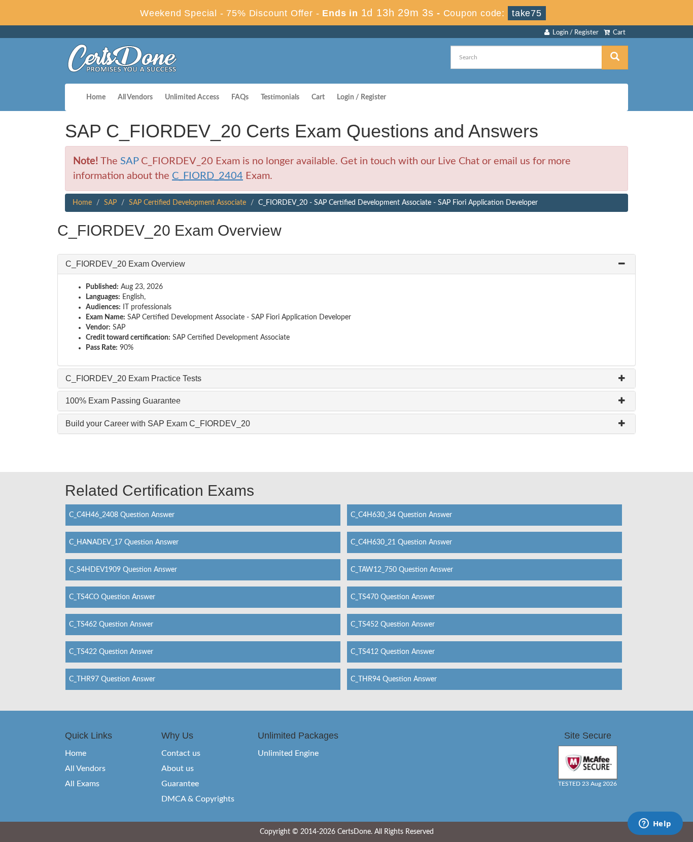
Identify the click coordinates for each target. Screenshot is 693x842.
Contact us (180, 753)
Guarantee (180, 784)
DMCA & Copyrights (197, 799)
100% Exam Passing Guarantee (123, 400)
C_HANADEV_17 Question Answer (124, 542)
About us (177, 768)
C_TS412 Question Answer (393, 651)
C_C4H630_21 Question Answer (401, 542)
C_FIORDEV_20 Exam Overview (125, 264)
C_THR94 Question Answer (394, 679)
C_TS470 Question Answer (393, 597)
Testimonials (280, 97)
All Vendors (135, 97)
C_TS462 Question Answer (111, 624)
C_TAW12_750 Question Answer (402, 569)
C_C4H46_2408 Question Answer (122, 515)
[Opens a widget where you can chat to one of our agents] (655, 824)
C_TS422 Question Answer (111, 651)
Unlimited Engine (288, 753)
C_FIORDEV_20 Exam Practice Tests (133, 378)
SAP (129, 161)
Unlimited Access (192, 97)
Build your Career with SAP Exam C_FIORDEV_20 (157, 423)
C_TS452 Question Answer (393, 624)
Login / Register (574, 32)
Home (96, 97)
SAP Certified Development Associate (187, 202)
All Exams (82, 784)
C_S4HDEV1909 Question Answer (123, 569)
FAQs (240, 97)
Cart (618, 32)
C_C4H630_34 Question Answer (401, 515)
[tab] (346, 264)
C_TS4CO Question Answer (112, 597)
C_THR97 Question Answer (112, 679)
